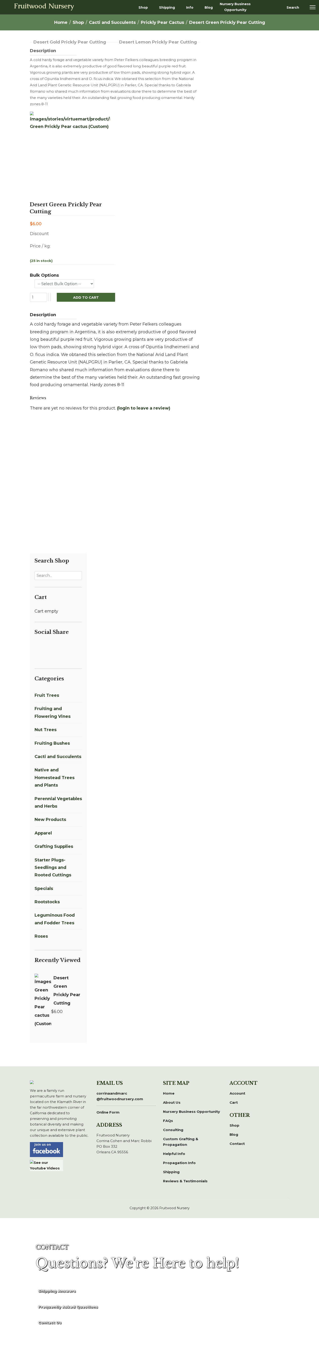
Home (168, 1093)
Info (189, 7)
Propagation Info (179, 1163)
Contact (237, 1143)
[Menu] (312, 7)
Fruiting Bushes (52, 743)
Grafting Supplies (54, 846)
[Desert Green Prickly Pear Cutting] (43, 1000)
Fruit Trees (47, 695)
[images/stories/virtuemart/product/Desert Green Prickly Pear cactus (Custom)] (70, 152)
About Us (172, 1102)
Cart (234, 1102)
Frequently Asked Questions (68, 1307)
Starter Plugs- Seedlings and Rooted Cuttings (53, 867)
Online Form (108, 1112)
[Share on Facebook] (37, 646)
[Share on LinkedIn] (48, 646)
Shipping (167, 7)
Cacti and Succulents (58, 756)
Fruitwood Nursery (44, 7)
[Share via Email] (37, 653)
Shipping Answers (57, 1291)
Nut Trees (46, 729)
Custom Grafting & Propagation (180, 1142)
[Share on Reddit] (60, 646)
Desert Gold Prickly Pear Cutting (69, 42)
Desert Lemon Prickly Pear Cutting (158, 42)
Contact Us (50, 1322)
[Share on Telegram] (71, 646)
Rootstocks (47, 901)
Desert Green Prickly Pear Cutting (66, 990)
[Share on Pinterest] (54, 646)
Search (293, 7)
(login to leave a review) (143, 408)
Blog (209, 7)
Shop (143, 7)
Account (237, 1093)
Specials (44, 888)
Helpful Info (174, 1153)
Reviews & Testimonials (185, 1181)
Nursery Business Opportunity (235, 7)
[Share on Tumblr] (76, 646)
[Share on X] (43, 646)
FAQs (168, 1120)
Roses (41, 936)
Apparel (43, 833)
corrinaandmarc (119, 1096)
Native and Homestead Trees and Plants (54, 777)
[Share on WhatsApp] (65, 646)
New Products (50, 819)
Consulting (173, 1130)
